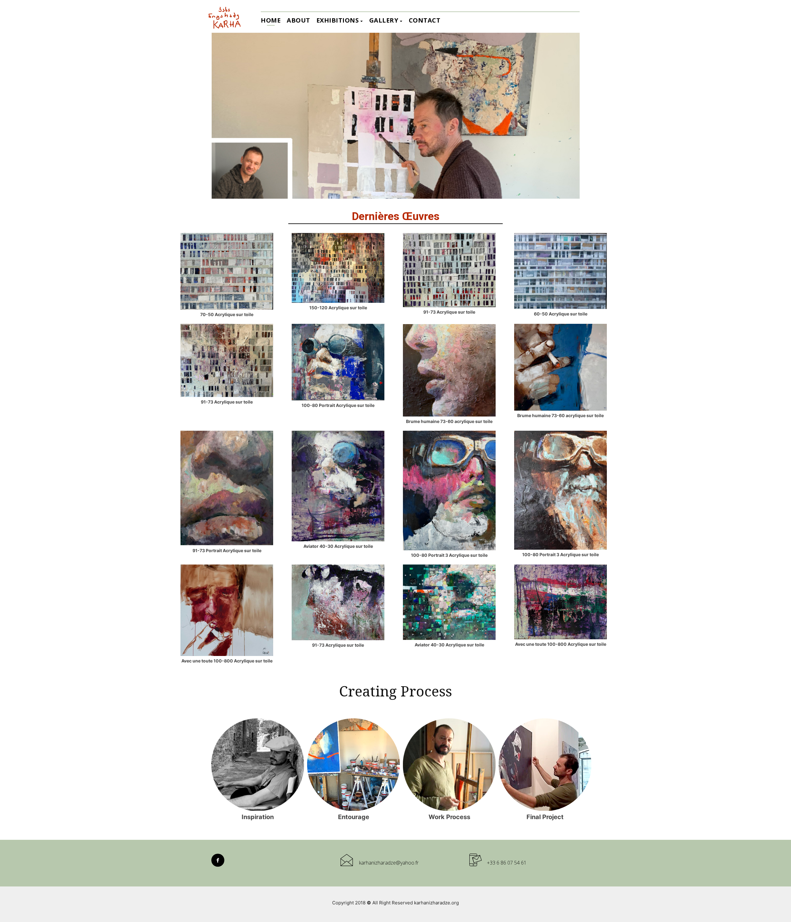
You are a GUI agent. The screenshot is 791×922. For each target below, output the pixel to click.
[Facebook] (217, 860)
